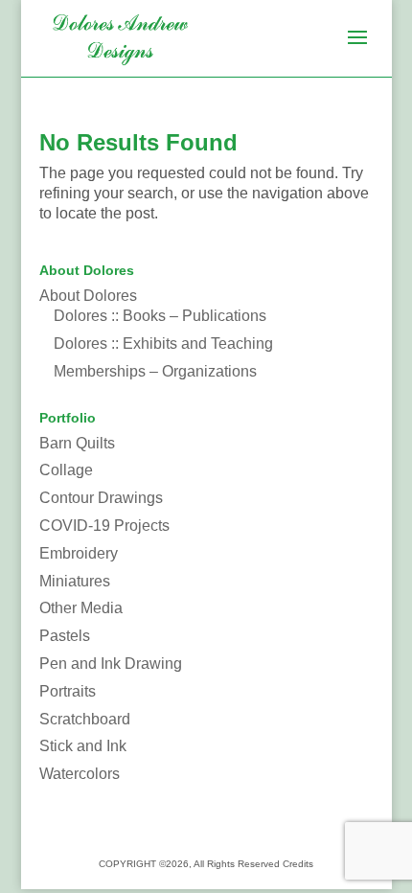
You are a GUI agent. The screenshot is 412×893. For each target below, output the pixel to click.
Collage (66, 470)
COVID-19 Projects (104, 525)
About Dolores (88, 295)
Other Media (81, 608)
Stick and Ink (82, 746)
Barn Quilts (77, 443)
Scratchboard (84, 719)
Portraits (67, 691)
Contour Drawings (101, 498)
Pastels (64, 636)
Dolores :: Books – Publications (160, 316)
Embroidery (78, 553)
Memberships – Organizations (155, 371)
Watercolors (79, 774)
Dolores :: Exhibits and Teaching (163, 343)
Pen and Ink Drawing (110, 663)
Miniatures (74, 581)
